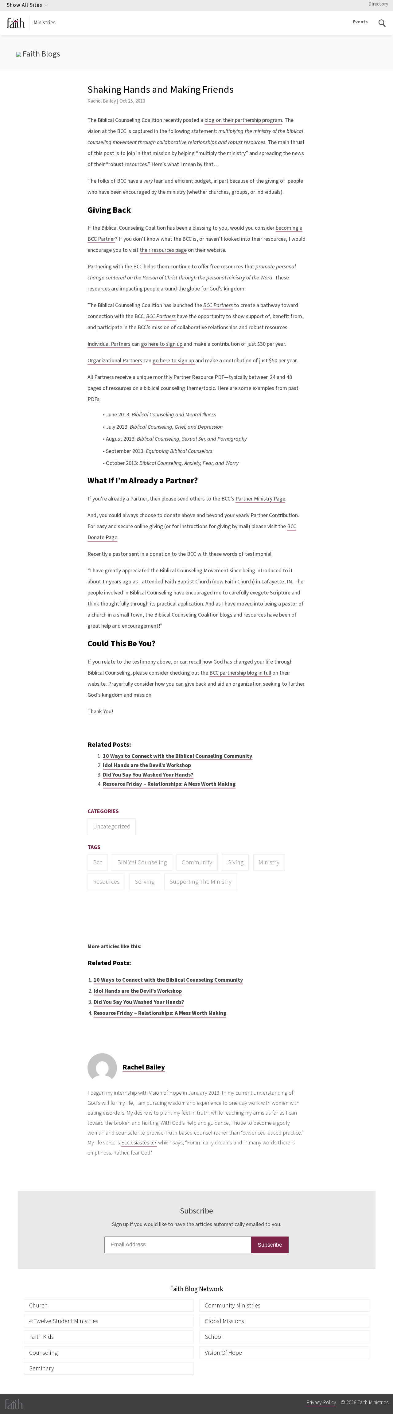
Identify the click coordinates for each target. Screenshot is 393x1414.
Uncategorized (111, 826)
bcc (97, 862)
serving (144, 881)
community (197, 862)
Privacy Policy (321, 1402)
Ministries (44, 22)
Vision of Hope (223, 1352)
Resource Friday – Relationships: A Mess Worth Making (169, 784)
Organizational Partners (115, 360)
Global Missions (224, 1321)
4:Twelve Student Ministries (63, 1321)
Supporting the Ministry (200, 881)
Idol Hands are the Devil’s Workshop (147, 765)
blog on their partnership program (243, 120)
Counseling (43, 1352)
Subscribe (270, 1245)
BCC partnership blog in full (240, 673)
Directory (378, 4)
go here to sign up (162, 344)
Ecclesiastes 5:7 (139, 1143)
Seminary (41, 1368)
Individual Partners (109, 344)
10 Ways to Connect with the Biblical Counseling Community (177, 756)
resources (106, 881)
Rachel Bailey (102, 100)
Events (360, 21)
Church (38, 1305)
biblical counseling (142, 862)
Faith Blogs (40, 54)
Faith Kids (41, 1336)
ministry (269, 862)
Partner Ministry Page (260, 499)
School (214, 1336)
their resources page (163, 250)
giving (235, 862)
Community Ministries (232, 1305)
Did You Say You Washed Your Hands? (148, 775)
